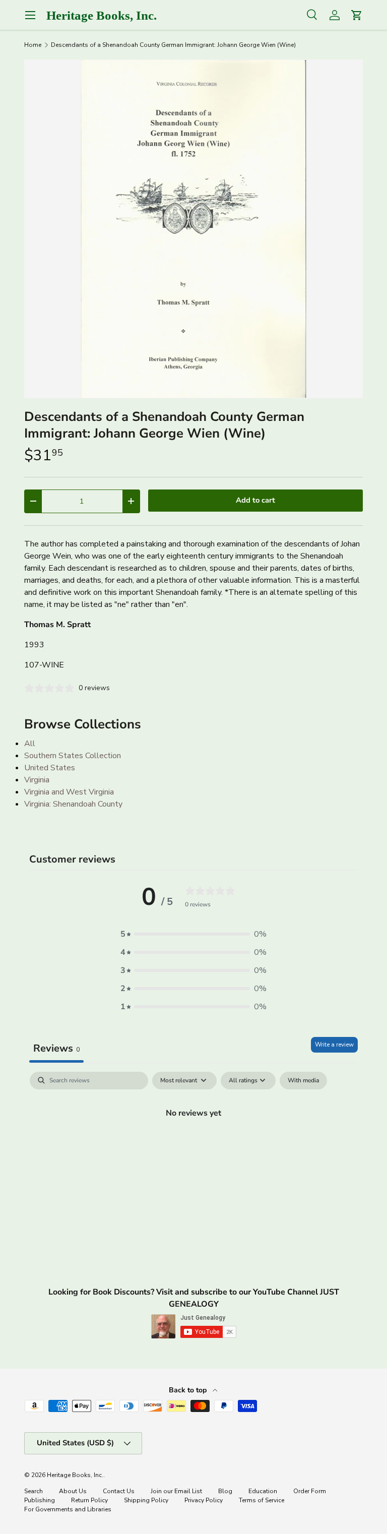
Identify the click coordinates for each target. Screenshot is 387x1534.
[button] (193, 934)
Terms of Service (261, 1500)
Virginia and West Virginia (69, 791)
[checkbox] (303, 1081)
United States (49, 767)
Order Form (309, 1491)
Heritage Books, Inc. (75, 1475)
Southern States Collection (72, 755)
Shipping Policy (146, 1500)
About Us (73, 1491)
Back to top (189, 1390)
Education (262, 1491)
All (29, 743)
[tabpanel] (193, 1147)
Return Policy (89, 1500)
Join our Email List (176, 1491)
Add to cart (255, 500)
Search (33, 1491)
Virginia (36, 779)
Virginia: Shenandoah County (73, 804)
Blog (225, 1491)
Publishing (39, 1500)
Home (32, 45)
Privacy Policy (203, 1500)
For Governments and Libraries (67, 1509)
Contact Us (119, 1491)
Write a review (334, 1044)
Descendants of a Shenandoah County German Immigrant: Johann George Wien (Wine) (173, 45)
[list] (193, 229)
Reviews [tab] (56, 1048)
